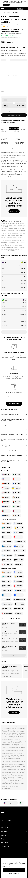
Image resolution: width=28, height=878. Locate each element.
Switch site (6, 4)
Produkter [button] (4, 831)
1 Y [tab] (20, 59)
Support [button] (3, 839)
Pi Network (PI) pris (9, 147)
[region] (14, 868)
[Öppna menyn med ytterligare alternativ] (26, 8)
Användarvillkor (16, 758)
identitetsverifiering (12, 377)
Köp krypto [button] (4, 842)
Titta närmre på (6, 676)
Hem (2, 13)
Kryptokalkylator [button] (6, 846)
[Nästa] (26, 803)
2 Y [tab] (24, 59)
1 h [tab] (3, 59)
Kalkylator (8, 13)
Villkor (14, 755)
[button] (14, 8)
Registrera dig (20, 8)
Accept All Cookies (14, 869)
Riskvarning (21, 755)
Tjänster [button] (3, 835)
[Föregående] (2, 803)
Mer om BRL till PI (14, 332)
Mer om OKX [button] (5, 827)
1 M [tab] (16, 59)
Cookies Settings (14, 873)
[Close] (25, 860)
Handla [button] (3, 850)
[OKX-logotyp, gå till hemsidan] (4, 8)
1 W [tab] (12, 59)
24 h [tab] (7, 59)
